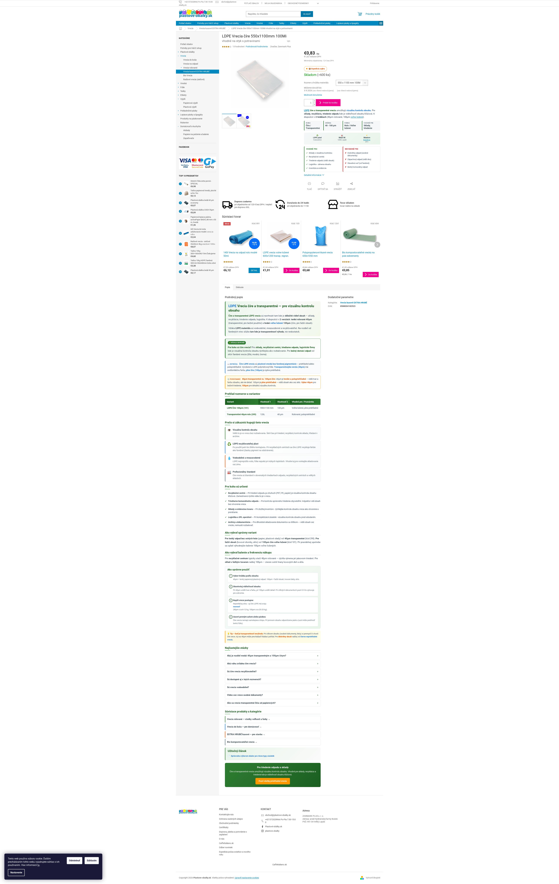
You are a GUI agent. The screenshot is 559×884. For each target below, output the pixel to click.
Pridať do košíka (330, 103)
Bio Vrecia (187, 75)
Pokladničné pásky (188, 111)
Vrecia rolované (190, 68)
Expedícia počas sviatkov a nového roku (234, 853)
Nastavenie (16, 872)
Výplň (182, 99)
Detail (254, 270)
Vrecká (183, 83)
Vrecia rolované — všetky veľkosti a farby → (248, 719)
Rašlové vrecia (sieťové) (194, 79)
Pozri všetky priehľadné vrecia (273, 781)
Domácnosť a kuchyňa (190, 126)
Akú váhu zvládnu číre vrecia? (241, 663)
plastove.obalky (272, 831)
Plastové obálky (187, 52)
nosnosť (236, 607)
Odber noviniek (226, 847)
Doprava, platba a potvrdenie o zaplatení (233, 833)
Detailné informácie (312, 175)
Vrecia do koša (190, 60)
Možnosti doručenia (313, 95)
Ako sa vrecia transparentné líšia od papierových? (251, 703)
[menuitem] (185, 23)
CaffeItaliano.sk (226, 843)
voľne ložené (357, 117)
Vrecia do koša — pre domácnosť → (244, 727)
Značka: (280, 46)
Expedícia (366, 140)
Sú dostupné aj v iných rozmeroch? (244, 679)
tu (38, 865)
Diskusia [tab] (239, 287)
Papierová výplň (190, 103)
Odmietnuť (74, 860)
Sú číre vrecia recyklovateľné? (241, 671)
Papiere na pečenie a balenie (196, 134)
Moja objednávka (273, 3)
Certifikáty (223, 827)
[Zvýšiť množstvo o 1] (314, 101)
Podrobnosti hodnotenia (257, 46)
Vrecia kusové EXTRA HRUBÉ (196, 71)
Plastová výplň (190, 107)
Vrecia (183, 56)
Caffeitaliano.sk (279, 864)
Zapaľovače (188, 138)
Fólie (182, 87)
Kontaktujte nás (226, 814)
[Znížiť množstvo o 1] (314, 104)
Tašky (183, 91)
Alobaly (186, 130)
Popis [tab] (227, 287)
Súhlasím (92, 860)
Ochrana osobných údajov (231, 819)
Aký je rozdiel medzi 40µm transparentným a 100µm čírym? (256, 656)
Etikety (183, 95)
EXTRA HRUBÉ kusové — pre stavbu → (246, 734)
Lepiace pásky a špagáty (191, 114)
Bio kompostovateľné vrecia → (242, 742)
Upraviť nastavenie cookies (247, 878)
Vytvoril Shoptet (373, 878)
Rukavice (184, 122)
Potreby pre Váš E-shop (191, 48)
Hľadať (307, 14)
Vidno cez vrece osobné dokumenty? (245, 695)
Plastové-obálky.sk (273, 826)
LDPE (306, 110)
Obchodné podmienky (298, 3)
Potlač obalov (251, 3)
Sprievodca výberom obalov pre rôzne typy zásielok (252, 756)
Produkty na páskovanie (191, 118)
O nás (221, 839)
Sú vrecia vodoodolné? (238, 687)
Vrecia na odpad (190, 64)
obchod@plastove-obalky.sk (278, 815)
